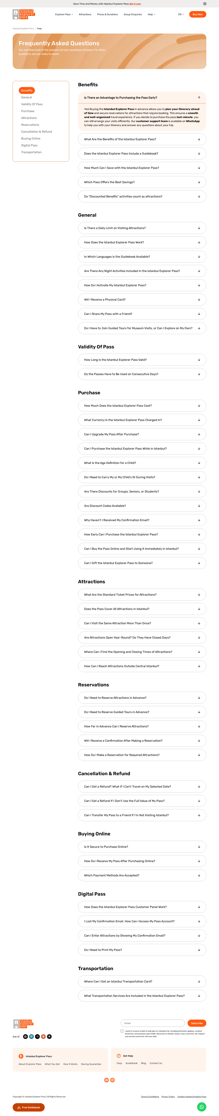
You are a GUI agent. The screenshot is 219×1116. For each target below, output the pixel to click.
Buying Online (30, 138)
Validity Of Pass (32, 104)
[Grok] (37, 1036)
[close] (203, 3)
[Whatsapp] (201, 1107)
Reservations (30, 125)
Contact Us (156, 1063)
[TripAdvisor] (106, 1080)
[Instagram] (112, 1080)
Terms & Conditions (150, 1096)
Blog (143, 1063)
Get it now (135, 3)
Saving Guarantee (91, 1064)
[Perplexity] (31, 1036)
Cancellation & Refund (36, 131)
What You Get (52, 1064)
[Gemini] (49, 1036)
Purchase (27, 111)
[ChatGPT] (25, 1036)
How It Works (70, 1064)
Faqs (119, 1063)
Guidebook (132, 1063)
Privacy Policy (168, 1096)
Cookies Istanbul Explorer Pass (191, 1096)
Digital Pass (29, 145)
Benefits (26, 90)
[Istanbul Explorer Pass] (24, 14)
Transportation (31, 152)
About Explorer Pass (30, 1064)
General (26, 97)
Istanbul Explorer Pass (35, 1096)
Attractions (29, 118)
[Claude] (43, 1036)
